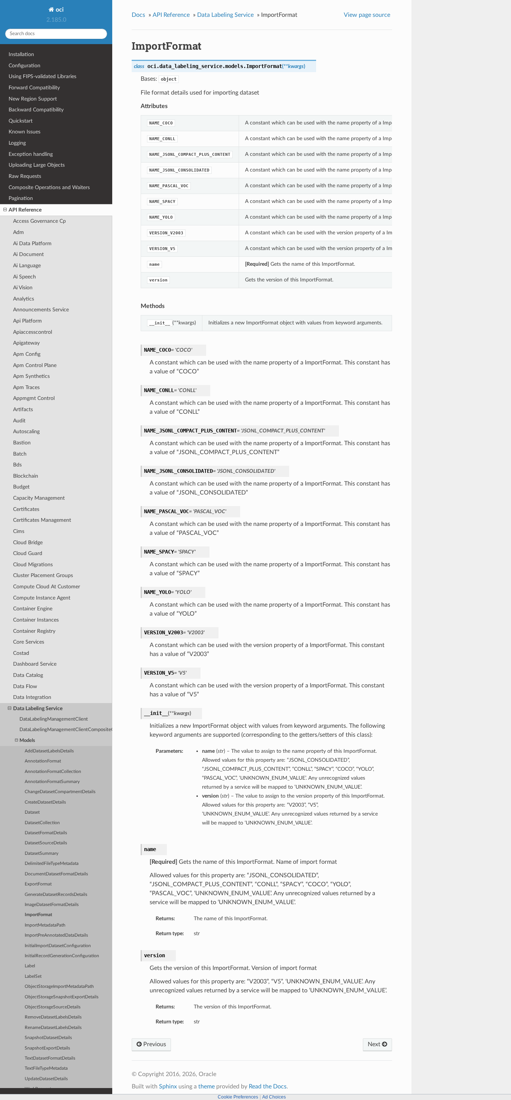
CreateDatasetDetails (45, 802)
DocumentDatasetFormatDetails (56, 874)
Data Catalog (28, 675)
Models (27, 740)
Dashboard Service (34, 664)
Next (375, 1044)
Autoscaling (26, 431)
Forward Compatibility (34, 87)
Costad (21, 653)
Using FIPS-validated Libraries (42, 76)
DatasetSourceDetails (46, 843)
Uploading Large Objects (37, 165)
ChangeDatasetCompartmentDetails (60, 792)
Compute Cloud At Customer (46, 586)
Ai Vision (23, 287)
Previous (154, 1044)
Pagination (21, 198)
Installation (21, 54)
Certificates (26, 509)
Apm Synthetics (31, 376)
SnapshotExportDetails (47, 1048)
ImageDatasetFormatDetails (52, 905)
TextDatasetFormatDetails (50, 1058)
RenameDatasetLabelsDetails (53, 1028)
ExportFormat (38, 884)
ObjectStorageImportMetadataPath (59, 987)
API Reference (25, 210)
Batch (20, 454)
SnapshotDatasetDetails (48, 1038)
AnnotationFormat (43, 761)
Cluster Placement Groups (43, 575)
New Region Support (33, 99)
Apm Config (26, 354)
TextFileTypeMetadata (46, 1068)
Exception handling (31, 154)
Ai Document (28, 254)
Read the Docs (268, 1087)
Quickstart (21, 121)
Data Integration (32, 697)
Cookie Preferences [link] (238, 1097)
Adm (18, 232)
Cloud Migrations (33, 564)
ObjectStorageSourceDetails (52, 1007)
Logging (17, 143)
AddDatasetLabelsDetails (49, 751)
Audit (19, 420)
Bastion (22, 443)
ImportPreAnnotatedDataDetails (56, 935)
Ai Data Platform (32, 243)
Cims (18, 531)
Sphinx (168, 1087)
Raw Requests (25, 176)
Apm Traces (26, 387)
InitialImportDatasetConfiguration (58, 946)
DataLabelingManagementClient (53, 719)
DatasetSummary (41, 853)
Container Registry (34, 631)
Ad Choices (274, 1097)
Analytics (23, 299)
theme (206, 1087)
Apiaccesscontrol (32, 332)
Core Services (28, 642)
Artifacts (23, 409)
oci (59, 10)
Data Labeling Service (37, 708)
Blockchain (25, 476)
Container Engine (32, 608)
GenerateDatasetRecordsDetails (56, 895)
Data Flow (25, 686)
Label (30, 966)
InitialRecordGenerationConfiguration (62, 956)
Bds (17, 465)
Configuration (24, 65)
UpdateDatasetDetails (46, 1079)
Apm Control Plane (34, 365)
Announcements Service (41, 309)
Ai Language (27, 265)
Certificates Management (42, 520)
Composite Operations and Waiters (49, 187)
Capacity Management (39, 498)
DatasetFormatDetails (46, 833)
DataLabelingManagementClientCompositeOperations (65, 729)
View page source (367, 15)
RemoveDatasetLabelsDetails (53, 1017)
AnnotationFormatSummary (52, 782)
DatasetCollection (42, 823)
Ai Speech (24, 277)
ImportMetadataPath (45, 925)
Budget (21, 487)
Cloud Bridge (28, 542)
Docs (138, 15)
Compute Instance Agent (41, 598)
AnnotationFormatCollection (53, 772)
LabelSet (33, 976)
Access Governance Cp (39, 221)
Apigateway (26, 343)
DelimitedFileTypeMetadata (52, 864)
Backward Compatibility (36, 110)
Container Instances (36, 620)
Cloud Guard (27, 553)
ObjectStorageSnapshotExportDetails (61, 997)
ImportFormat (38, 915)
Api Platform (27, 321)
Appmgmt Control (34, 398)
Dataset (32, 812)
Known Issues (24, 132)
